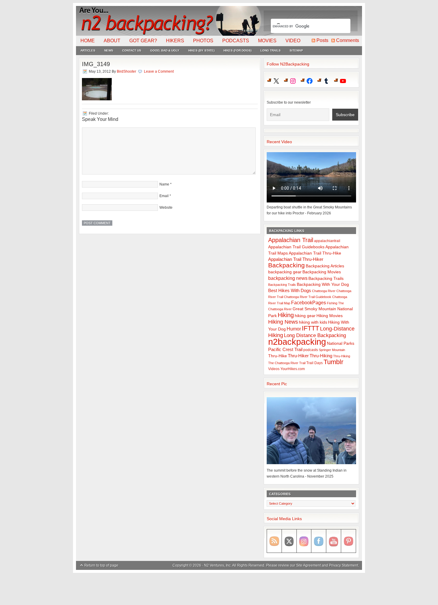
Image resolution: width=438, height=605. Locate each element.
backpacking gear (285, 272)
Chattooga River (324, 291)
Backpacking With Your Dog (323, 284)
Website (166, 207)
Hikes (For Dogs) (237, 50)
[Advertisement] (219, 589)
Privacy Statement (343, 565)
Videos (273, 369)
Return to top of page (101, 565)
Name (164, 184)
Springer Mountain (332, 350)
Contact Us (131, 50)
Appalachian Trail (290, 240)
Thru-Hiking (321, 355)
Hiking (286, 315)
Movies (267, 40)
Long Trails (270, 50)
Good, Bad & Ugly (164, 50)
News (108, 50)
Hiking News (283, 322)
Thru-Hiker (298, 355)
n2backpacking (297, 342)
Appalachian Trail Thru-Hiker (295, 259)
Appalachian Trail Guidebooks (296, 246)
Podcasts (235, 40)
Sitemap (296, 50)
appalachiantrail (327, 241)
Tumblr (333, 362)
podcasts (310, 350)
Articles (87, 50)
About (112, 40)
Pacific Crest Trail (285, 349)
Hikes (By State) (201, 50)
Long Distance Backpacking (315, 335)
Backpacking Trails (326, 278)
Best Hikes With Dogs (289, 290)
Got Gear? (143, 40)
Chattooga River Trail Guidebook (307, 297)
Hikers (175, 40)
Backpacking (286, 265)
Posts (322, 40)
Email (164, 196)
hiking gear (305, 316)
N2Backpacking (169, 21)
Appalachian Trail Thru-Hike (315, 253)
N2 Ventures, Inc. (218, 565)
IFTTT (310, 328)
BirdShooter (126, 71)
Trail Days (314, 363)
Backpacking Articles (325, 265)
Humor (294, 328)
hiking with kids (313, 322)
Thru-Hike (277, 356)
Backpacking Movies (321, 272)
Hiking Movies (329, 316)
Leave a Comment (159, 71)
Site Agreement (308, 565)
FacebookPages (308, 302)
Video (292, 40)
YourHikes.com (292, 369)
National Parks (340, 343)
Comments (347, 40)
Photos (203, 40)
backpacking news (287, 278)
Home (87, 40)
